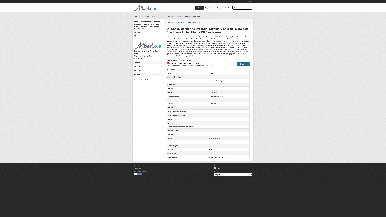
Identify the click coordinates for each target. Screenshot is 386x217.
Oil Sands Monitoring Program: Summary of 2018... (189, 63)
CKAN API (137, 168)
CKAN (217, 168)
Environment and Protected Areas (166, 16)
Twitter (138, 66)
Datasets (199, 8)
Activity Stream (195, 22)
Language (217, 172)
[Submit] (250, 8)
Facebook (139, 71)
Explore (242, 64)
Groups (219, 8)
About (227, 8)
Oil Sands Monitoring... (191, 16)
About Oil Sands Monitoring (143, 166)
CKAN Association (140, 171)
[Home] (136, 16)
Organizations (209, 8)
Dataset (172, 22)
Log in (249, 2)
